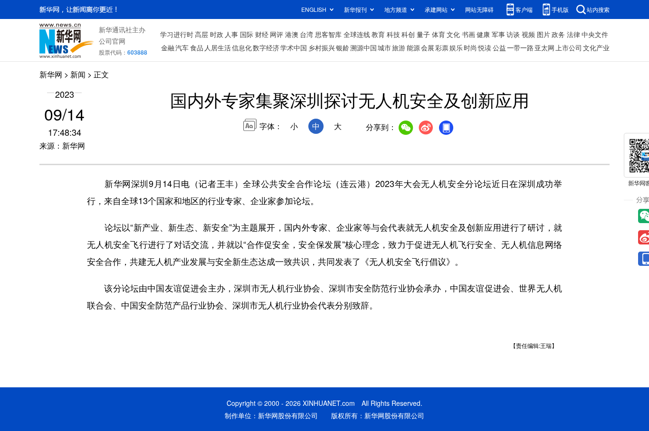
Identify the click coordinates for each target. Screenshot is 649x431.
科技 (393, 34)
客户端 (524, 9)
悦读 (484, 47)
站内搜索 (598, 9)
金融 (167, 47)
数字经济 (266, 47)
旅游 (398, 47)
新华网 (50, 74)
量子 (423, 34)
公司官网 (112, 41)
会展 (427, 47)
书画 (468, 34)
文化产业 (596, 47)
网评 (276, 34)
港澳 (291, 34)
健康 (483, 34)
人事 (231, 34)
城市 (384, 47)
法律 (573, 34)
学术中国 (293, 47)
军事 (498, 34)
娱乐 (456, 47)
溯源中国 (363, 47)
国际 (246, 34)
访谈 (513, 34)
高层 (201, 34)
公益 (499, 47)
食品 (196, 47)
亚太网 (544, 47)
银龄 (342, 47)
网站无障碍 (479, 9)
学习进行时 (176, 34)
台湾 (306, 34)
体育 (438, 34)
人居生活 (217, 47)
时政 (216, 34)
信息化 (242, 47)
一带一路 (520, 47)
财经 (261, 34)
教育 (378, 34)
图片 (543, 34)
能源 (413, 47)
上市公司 (568, 47)
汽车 (182, 47)
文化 (453, 34)
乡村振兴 (321, 47)
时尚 (470, 47)
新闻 (78, 74)
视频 (528, 34)
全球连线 (357, 34)
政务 (558, 34)
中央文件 (595, 34)
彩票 (442, 47)
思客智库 (328, 34)
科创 (408, 34)
